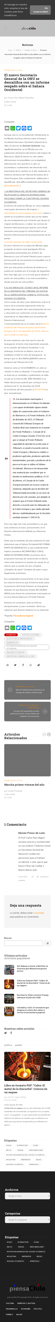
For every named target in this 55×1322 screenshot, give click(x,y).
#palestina (11, 1160)
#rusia (38, 1160)
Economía (25, 1309)
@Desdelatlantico (12, 185)
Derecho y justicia (26, 1303)
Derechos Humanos (28, 705)
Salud (19, 1314)
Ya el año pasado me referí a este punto (23, 242)
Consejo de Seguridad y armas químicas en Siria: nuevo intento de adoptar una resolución (24, 713)
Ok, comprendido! (40, 10)
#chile (8, 1145)
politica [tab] (8, 1045)
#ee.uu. (9, 1150)
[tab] (15, 955)
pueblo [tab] (18, 1045)
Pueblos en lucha (31, 50)
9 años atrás (22, 877)
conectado (38, 912)
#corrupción (22, 1145)
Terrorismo (33, 708)
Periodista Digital (23, 615)
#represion (25, 1160)
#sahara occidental (15, 652)
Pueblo (9, 1314)
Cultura (10, 1303)
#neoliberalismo (36, 1150)
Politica (18, 50)
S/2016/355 (38, 389)
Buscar (8, 938)
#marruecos (12, 643)
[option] (27, 772)
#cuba (35, 1145)
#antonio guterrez (30, 635)
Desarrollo (12, 1309)
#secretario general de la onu (20, 656)
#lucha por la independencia (19, 639)
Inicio (10, 50)
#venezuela (34, 1164)
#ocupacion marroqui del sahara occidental (21, 647)
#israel (20, 1150)
